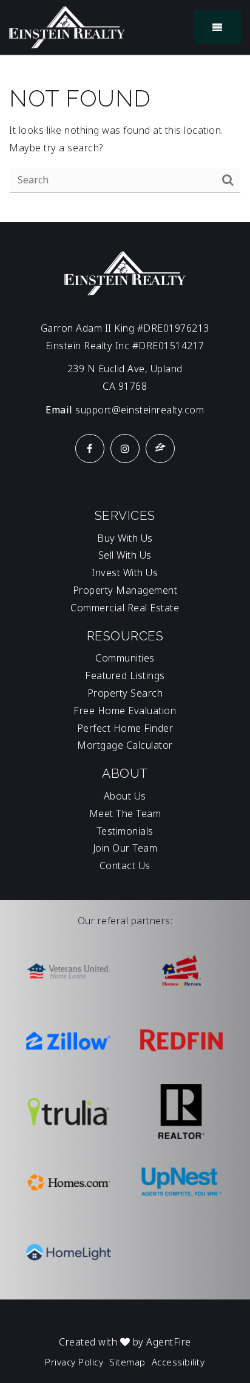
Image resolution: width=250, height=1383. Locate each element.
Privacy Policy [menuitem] (74, 1362)
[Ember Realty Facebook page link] (89, 448)
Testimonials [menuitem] (125, 831)
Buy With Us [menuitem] (125, 538)
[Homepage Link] (67, 26)
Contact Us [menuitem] (125, 865)
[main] (125, 139)
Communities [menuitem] (125, 658)
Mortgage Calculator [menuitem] (125, 745)
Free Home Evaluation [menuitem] (124, 710)
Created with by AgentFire (125, 1342)
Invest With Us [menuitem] (125, 572)
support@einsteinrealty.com (139, 409)
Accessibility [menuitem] (178, 1362)
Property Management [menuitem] (125, 590)
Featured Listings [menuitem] (125, 675)
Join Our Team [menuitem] (125, 848)
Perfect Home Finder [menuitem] (125, 728)
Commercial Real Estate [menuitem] (124, 607)
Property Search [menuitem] (125, 693)
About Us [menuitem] (125, 796)
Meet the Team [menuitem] (125, 813)
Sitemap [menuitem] (127, 1362)
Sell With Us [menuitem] (125, 555)
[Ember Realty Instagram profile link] (125, 448)
